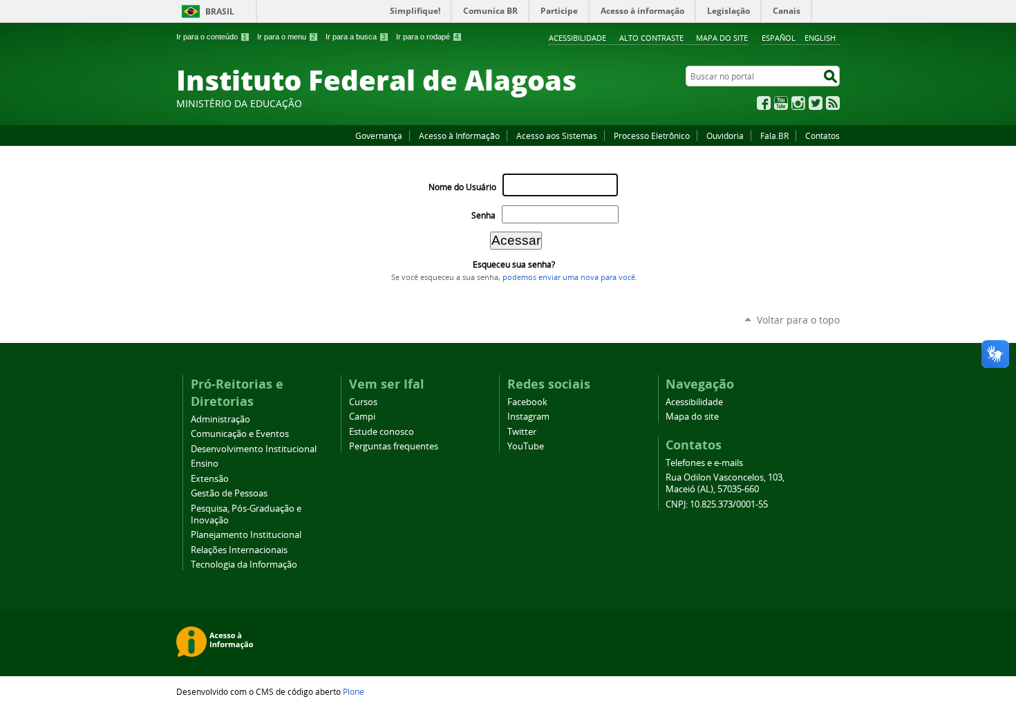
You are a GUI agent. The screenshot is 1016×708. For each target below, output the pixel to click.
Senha (483, 215)
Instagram (798, 103)
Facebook (764, 103)
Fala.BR (774, 135)
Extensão (210, 479)
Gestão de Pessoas (229, 493)
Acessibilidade (577, 37)
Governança (378, 135)
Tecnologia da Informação (244, 564)
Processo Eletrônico (652, 135)
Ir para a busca (356, 36)
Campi (362, 416)
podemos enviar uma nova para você (568, 277)
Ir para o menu (286, 36)
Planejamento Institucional (246, 535)
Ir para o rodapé (427, 36)
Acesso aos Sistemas (556, 135)
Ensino (204, 463)
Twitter (815, 103)
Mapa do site (722, 37)
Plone (353, 691)
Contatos (822, 135)
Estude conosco (381, 432)
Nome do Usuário (462, 187)
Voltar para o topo (798, 319)
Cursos (363, 402)
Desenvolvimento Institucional (254, 449)
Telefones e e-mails (704, 463)
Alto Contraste (651, 37)
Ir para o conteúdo (211, 36)
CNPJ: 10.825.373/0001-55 (717, 504)
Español (779, 37)
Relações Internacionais (239, 550)
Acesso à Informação (459, 135)
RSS (833, 103)
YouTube (781, 103)
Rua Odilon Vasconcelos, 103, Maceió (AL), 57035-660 (725, 483)
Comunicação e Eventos (240, 434)
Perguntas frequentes (393, 446)
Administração (220, 419)
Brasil (219, 11)
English (820, 37)
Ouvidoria (725, 135)
